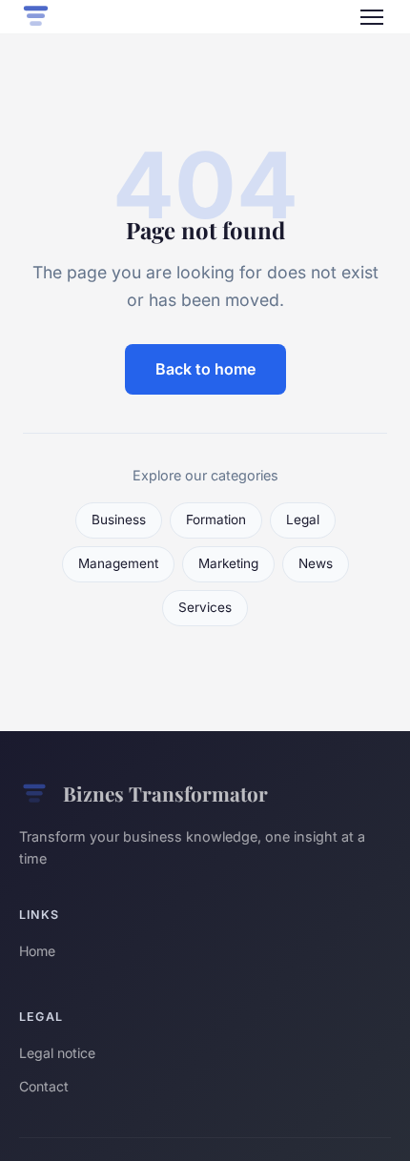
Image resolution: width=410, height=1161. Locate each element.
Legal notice (57, 1053)
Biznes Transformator (165, 793)
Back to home (205, 368)
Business (119, 519)
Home (37, 951)
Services (205, 607)
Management (118, 563)
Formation (216, 519)
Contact (44, 1086)
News (315, 563)
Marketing (228, 563)
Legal (302, 519)
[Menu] (372, 17)
